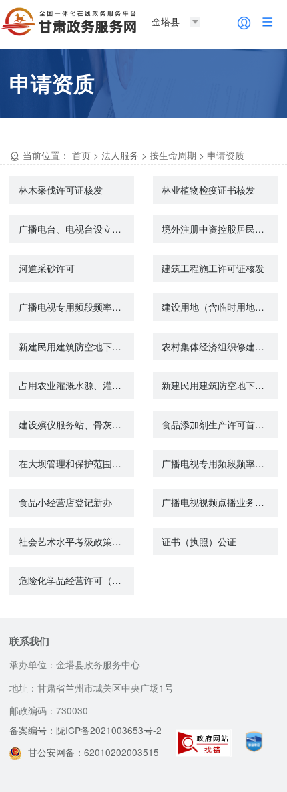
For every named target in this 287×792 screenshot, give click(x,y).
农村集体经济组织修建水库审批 (220, 346)
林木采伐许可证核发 (61, 189)
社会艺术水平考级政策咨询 (75, 541)
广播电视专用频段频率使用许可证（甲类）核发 (220, 463)
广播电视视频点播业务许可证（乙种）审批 (220, 502)
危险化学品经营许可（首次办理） (76, 580)
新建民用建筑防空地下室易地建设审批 (220, 385)
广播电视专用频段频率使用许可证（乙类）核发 (76, 306)
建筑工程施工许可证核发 (213, 268)
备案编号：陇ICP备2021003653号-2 (85, 730)
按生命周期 (173, 155)
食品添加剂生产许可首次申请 (220, 424)
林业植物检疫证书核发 (208, 189)
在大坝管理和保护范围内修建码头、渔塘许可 (76, 463)
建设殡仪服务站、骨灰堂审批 (76, 424)
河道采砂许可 (47, 268)
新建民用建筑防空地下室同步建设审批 (76, 346)
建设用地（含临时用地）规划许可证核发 (220, 306)
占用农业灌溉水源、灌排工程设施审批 (76, 385)
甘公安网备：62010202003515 (93, 752)
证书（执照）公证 (199, 541)
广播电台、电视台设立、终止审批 (76, 228)
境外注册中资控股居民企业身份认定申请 (220, 228)
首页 (81, 155)
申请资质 (225, 155)
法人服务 (120, 155)
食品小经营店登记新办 (65, 502)
